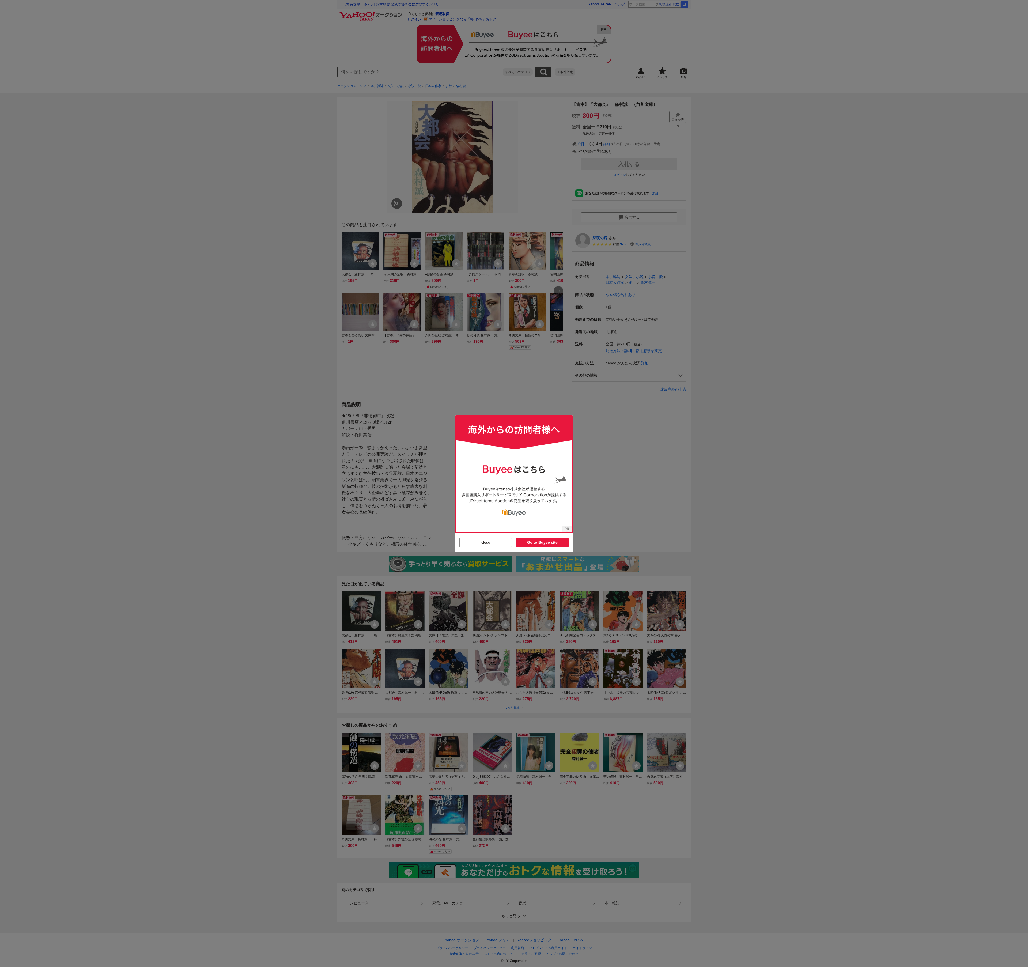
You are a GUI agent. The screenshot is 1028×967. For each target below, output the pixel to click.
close (485, 542)
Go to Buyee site (542, 542)
